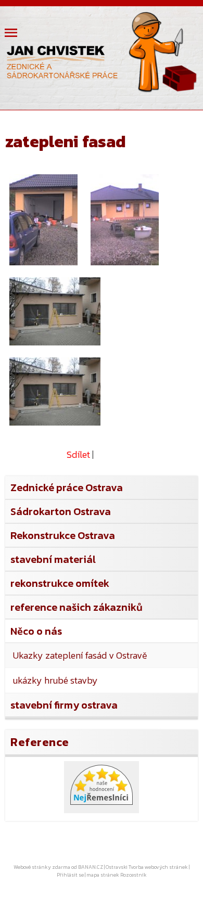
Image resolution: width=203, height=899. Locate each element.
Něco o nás (36, 631)
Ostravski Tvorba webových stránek (147, 867)
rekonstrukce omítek (59, 583)
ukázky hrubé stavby (55, 680)
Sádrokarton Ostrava (60, 511)
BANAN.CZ (90, 867)
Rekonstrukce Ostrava (62, 535)
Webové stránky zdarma (42, 867)
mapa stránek (102, 875)
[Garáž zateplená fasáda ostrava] (57, 313)
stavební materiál (53, 559)
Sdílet (78, 454)
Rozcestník (133, 875)
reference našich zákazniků (76, 607)
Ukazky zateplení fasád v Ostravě (80, 655)
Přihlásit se (70, 875)
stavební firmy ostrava (64, 705)
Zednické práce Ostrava (66, 487)
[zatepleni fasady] (45, 221)
